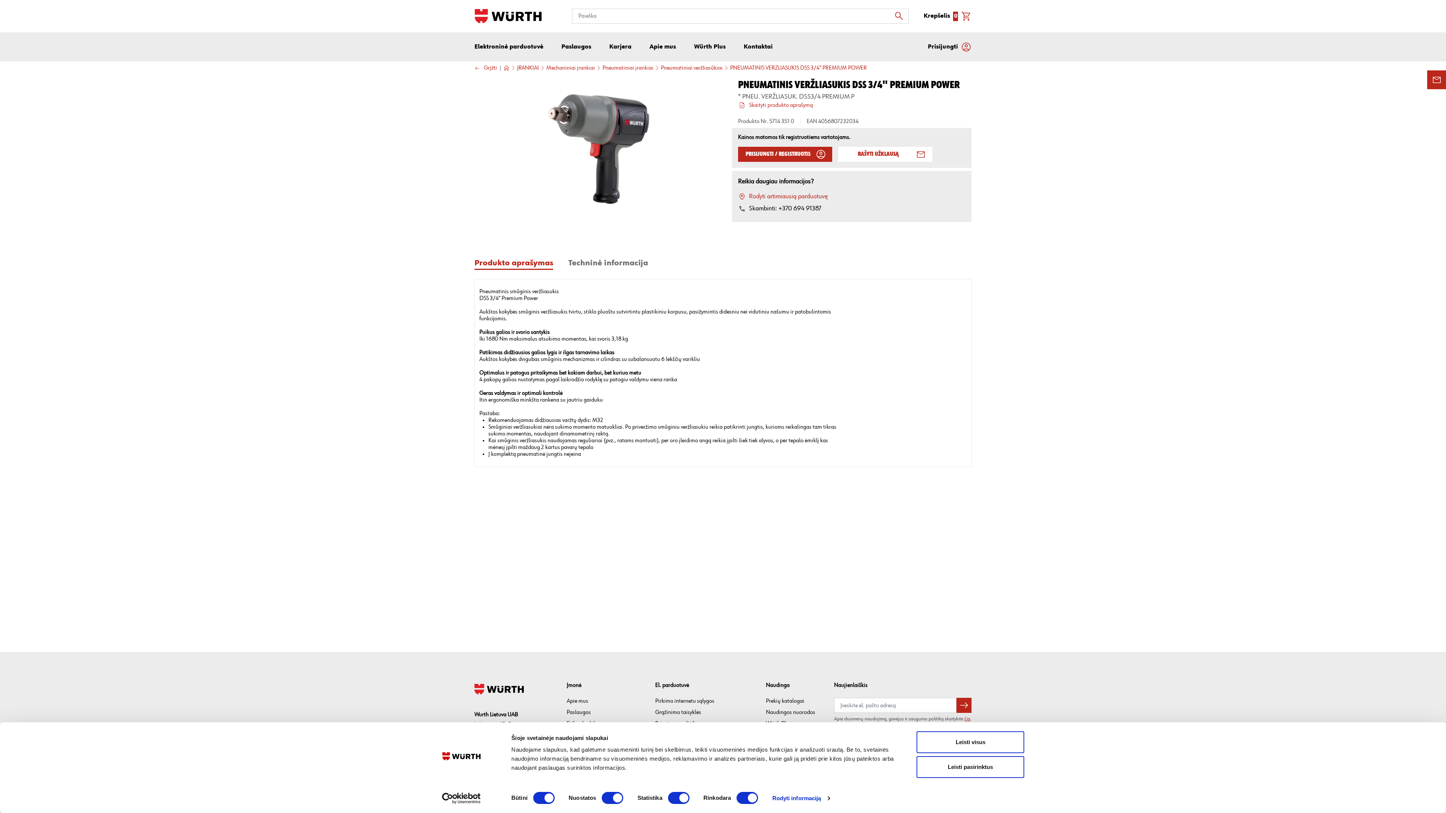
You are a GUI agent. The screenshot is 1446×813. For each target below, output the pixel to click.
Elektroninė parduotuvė (508, 47)
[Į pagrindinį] (508, 16)
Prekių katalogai (785, 701)
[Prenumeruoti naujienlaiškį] (964, 705)
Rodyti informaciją (796, 798)
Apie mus (577, 701)
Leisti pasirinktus (970, 767)
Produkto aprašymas (513, 263)
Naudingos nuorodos (790, 712)
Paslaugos (579, 712)
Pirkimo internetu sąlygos (684, 701)
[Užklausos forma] (1436, 79)
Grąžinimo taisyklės (678, 712)
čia (967, 719)
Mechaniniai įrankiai (570, 68)
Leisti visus (970, 742)
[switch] (612, 798)
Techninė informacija (608, 263)
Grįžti (490, 68)
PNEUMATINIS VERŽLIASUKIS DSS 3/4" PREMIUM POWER (798, 68)
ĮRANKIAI (528, 68)
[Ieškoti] (901, 16)
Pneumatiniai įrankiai (627, 68)
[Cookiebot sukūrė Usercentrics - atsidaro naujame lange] (461, 798)
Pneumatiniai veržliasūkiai (692, 68)
